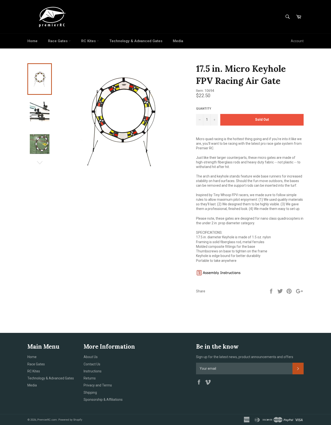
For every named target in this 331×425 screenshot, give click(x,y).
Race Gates (58, 41)
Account (297, 41)
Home (32, 41)
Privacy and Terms (98, 385)
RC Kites (89, 41)
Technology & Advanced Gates (135, 41)
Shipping (90, 392)
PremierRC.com (47, 419)
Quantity (203, 108)
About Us (91, 357)
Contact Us (92, 364)
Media (178, 41)
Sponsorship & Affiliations (103, 399)
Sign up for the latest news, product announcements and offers (244, 357)
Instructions (93, 371)
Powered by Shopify (70, 419)
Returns (90, 378)
